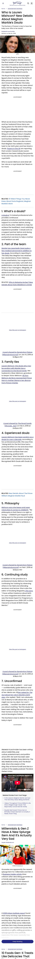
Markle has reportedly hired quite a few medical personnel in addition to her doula (17, 250)
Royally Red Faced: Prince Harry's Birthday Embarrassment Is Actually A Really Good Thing (17, 812)
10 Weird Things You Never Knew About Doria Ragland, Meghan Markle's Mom (16, 201)
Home (3, 8)
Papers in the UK (13, 148)
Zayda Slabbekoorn (8, 842)
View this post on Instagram (17, 330)
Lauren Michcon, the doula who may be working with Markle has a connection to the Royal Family (16, 368)
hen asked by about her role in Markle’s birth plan (17, 694)
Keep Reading (17, 941)
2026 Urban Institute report (14, 913)
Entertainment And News (15, 9)
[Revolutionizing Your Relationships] (17, 3)
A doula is (5, 215)
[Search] (27, 3)
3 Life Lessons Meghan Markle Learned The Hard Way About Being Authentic (17, 799)
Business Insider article (12, 874)
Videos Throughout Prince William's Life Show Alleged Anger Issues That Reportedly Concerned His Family (17, 805)
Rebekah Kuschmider (8, 31)
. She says (29, 591)
